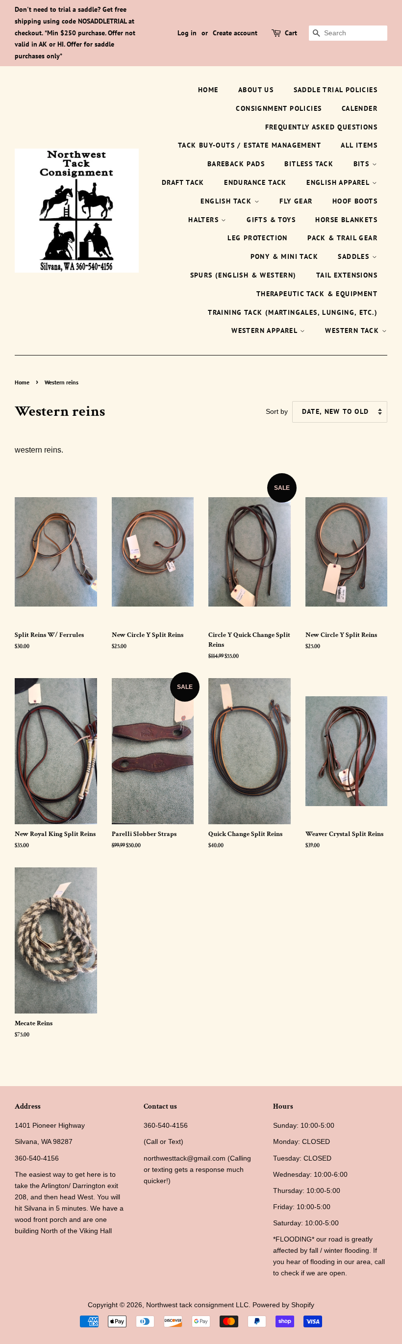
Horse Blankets (346, 219)
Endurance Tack (255, 182)
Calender (359, 108)
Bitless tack (308, 163)
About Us (256, 89)
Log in (187, 32)
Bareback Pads (236, 163)
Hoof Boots (354, 201)
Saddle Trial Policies (335, 89)
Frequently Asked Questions (321, 127)
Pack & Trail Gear (342, 237)
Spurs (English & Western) (243, 275)
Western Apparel (265, 330)
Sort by (277, 411)
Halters (204, 219)
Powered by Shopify (283, 1305)
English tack (227, 201)
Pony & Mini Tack (284, 256)
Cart (291, 32)
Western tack (353, 330)
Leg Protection (257, 237)
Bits (362, 163)
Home (208, 89)
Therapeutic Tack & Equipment (316, 293)
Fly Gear (295, 201)
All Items (359, 145)
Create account (235, 32)
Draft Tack (183, 182)
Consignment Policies (279, 108)
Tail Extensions (346, 275)
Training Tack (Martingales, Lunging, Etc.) (292, 312)
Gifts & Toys (271, 219)
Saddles (355, 256)
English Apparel (339, 182)
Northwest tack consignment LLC (197, 1305)
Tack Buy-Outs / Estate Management (249, 145)
